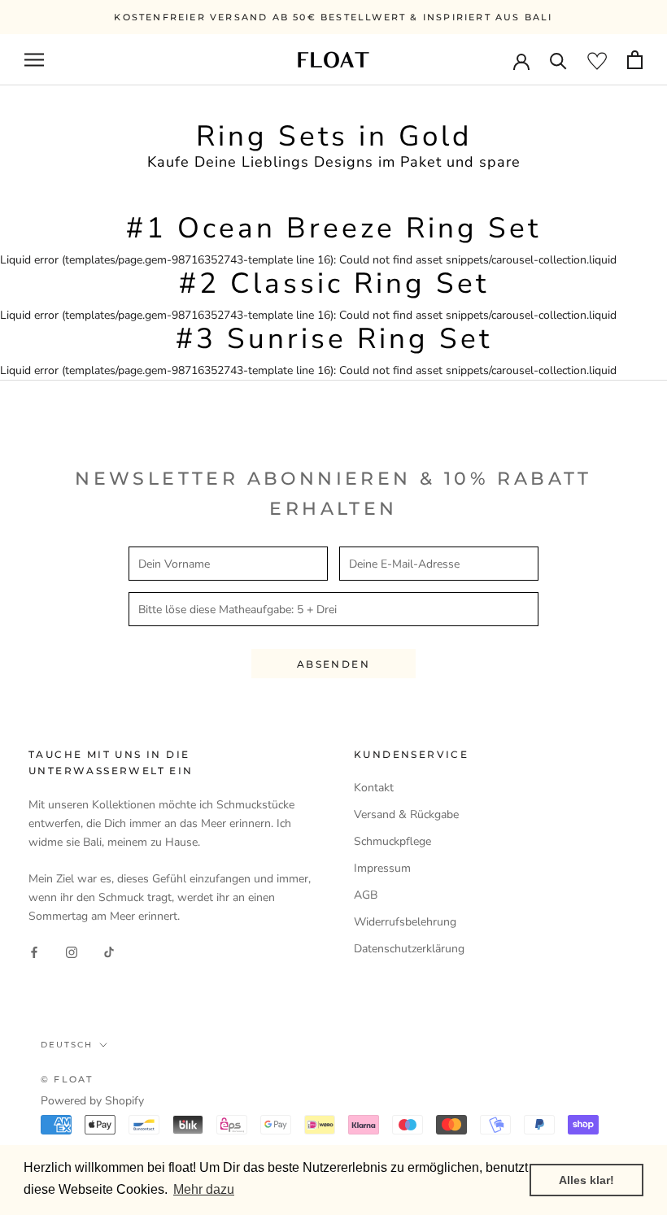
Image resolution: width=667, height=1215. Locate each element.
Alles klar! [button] (586, 1180)
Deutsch (67, 1044)
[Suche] (558, 59)
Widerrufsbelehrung (405, 922)
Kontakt (374, 787)
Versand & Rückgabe (406, 814)
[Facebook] (34, 952)
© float (67, 1079)
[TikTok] (109, 952)
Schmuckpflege (392, 841)
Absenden (333, 664)
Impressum (382, 868)
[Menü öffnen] (34, 60)
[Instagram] (71, 952)
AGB (365, 895)
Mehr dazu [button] (203, 1189)
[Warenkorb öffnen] (635, 59)
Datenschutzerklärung (409, 948)
